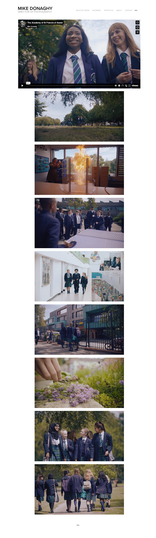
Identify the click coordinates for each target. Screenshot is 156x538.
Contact (128, 10)
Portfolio (108, 10)
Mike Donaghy (35, 8)
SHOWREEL (96, 10)
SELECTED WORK (82, 10)
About (119, 10)
